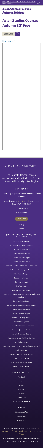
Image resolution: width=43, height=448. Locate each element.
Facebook (21, 377)
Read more (7, 41)
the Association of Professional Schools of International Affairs (21, 431)
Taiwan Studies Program (21, 366)
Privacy (21, 225)
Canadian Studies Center (21, 250)
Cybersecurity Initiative (21, 282)
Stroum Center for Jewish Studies (21, 354)
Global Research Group (21, 310)
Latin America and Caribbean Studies (21, 338)
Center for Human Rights (21, 258)
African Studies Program (21, 241)
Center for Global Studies (21, 254)
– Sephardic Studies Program (21, 362)
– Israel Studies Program (21, 358)
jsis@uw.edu (22, 212)
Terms (21, 229)
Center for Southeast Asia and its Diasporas (21, 266)
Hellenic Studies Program (21, 314)
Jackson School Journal (22, 322)
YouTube (21, 393)
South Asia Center (21, 350)
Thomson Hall (23, 201)
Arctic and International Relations (21, 246)
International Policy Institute (21, 318)
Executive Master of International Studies (21, 306)
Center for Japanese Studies (21, 330)
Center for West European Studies (21, 270)
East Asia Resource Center (21, 290)
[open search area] (38, 3)
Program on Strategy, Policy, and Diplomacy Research (21, 346)
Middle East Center (21, 342)
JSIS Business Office (21, 412)
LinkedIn (21, 385)
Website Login (21, 420)
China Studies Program (21, 274)
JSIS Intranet (21, 416)
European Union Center (21, 301)
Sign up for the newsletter (22, 401)
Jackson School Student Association (21, 326)
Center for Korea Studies (21, 262)
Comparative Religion (21, 278)
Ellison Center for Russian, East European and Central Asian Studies (21, 295)
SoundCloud (21, 397)
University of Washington (22, 165)
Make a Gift (21, 219)
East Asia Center (21, 286)
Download (8, 34)
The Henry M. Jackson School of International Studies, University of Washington (20, 2)
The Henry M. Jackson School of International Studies (19, 176)
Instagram (21, 389)
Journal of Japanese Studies (21, 334)
